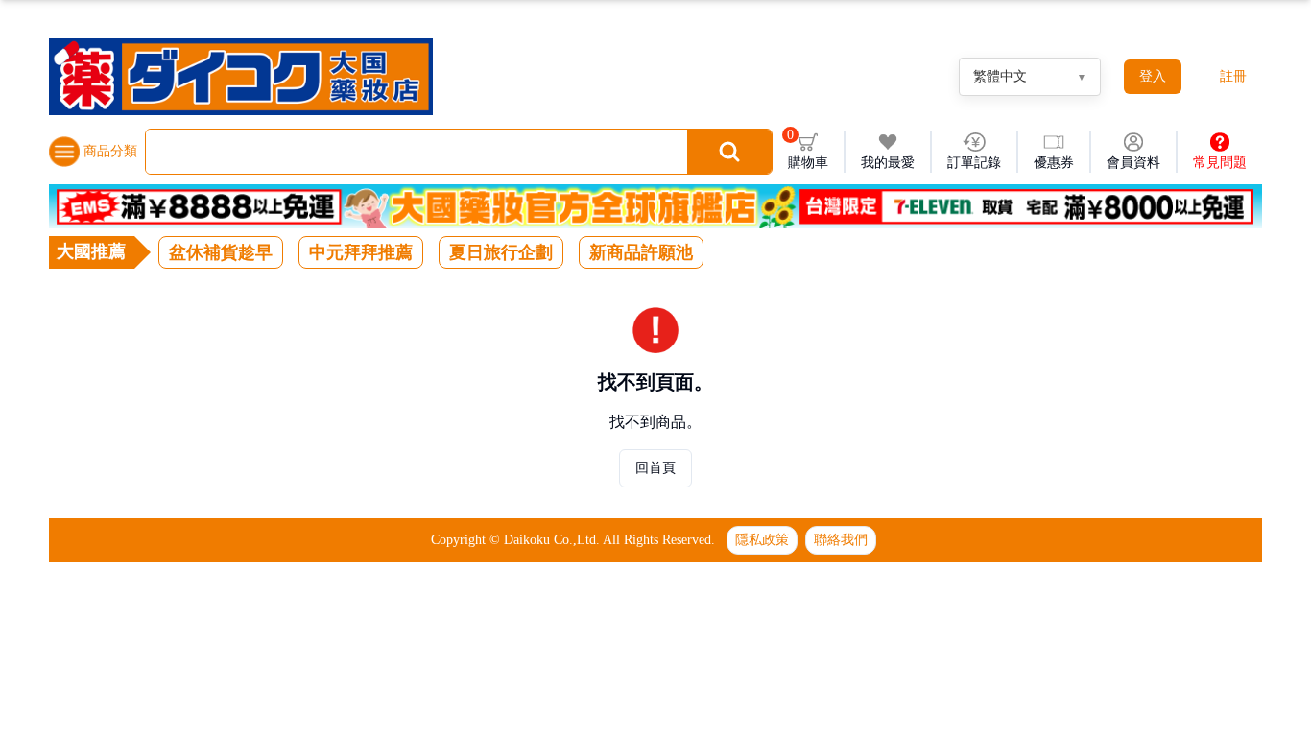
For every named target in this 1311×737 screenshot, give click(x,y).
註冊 (1233, 76)
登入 (1152, 76)
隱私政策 (762, 540)
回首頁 (655, 468)
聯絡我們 (841, 540)
